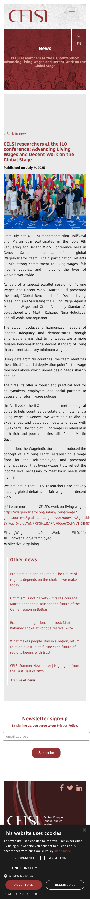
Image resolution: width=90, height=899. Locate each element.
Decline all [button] (65, 885)
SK (79, 36)
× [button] (84, 830)
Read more (63, 851)
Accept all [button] (23, 885)
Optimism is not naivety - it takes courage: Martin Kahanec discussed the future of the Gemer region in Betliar (45, 604)
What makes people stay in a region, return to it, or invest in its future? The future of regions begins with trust (45, 647)
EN (79, 43)
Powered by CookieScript (22, 894)
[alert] (45, 862)
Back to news (17, 133)
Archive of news (23, 680)
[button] (45, 875)
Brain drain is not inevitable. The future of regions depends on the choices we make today (43, 579)
